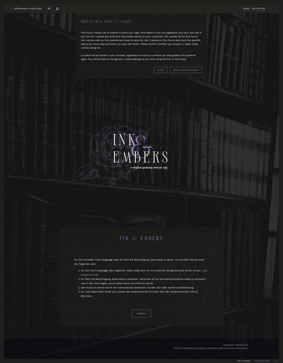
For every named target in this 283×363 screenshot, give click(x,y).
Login (205, 270)
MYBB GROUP (241, 348)
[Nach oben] (275, 361)
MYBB (221, 348)
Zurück (141, 313)
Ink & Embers (243, 361)
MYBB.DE (201, 348)
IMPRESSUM (228, 345)
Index (246, 8)
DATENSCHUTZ (242, 345)
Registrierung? (90, 274)
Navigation (258, 8)
